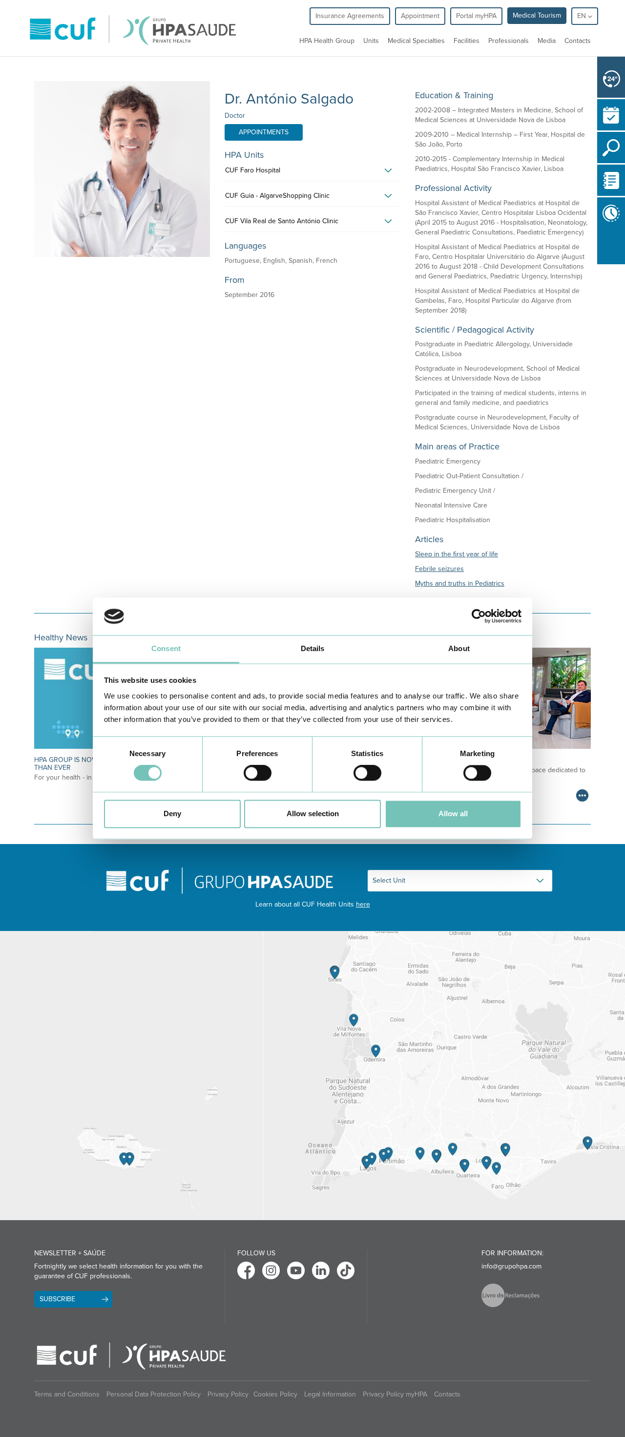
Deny (172, 813)
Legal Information (330, 1394)
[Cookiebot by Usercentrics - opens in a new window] (478, 616)
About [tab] (459, 648)
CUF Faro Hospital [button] (252, 170)
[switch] (257, 773)
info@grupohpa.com (511, 1266)
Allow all (453, 813)
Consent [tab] (166, 648)
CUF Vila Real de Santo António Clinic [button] (281, 221)
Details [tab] (313, 648)
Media (547, 41)
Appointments (264, 132)
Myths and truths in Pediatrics (459, 583)
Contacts (577, 41)
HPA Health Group (326, 41)
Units (371, 41)
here (363, 904)
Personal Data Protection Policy (153, 1394)
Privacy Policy (228, 1394)
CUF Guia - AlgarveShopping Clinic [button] (277, 195)
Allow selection (313, 813)
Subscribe (57, 1299)
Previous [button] (599, 247)
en (582, 16)
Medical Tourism (537, 15)
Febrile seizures (439, 569)
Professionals (508, 41)
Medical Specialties (416, 41)
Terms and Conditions (67, 1394)
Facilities (466, 41)
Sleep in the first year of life (456, 554)
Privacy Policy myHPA (395, 1394)
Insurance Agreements (349, 16)
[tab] (312, 173)
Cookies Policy (275, 1394)
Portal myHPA (476, 16)
